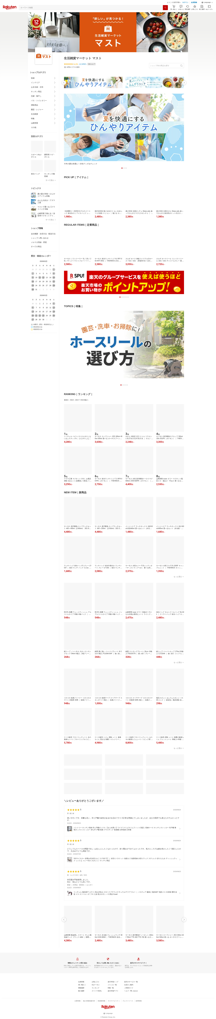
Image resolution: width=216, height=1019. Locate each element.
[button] (207, 8)
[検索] (165, 13)
